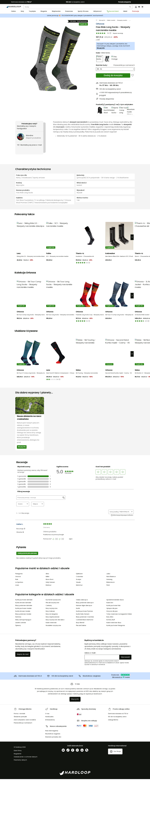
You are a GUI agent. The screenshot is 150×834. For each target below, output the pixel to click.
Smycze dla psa (111, 611)
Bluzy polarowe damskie (23, 605)
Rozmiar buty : (102, 65)
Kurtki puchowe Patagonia (115, 625)
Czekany (49, 605)
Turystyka (32, 11)
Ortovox (100, 24)
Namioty (18, 617)
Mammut (79, 585)
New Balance (111, 576)
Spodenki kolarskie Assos (115, 600)
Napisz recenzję (118, 33)
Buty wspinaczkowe (52, 617)
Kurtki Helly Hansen (82, 614)
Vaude (78, 582)
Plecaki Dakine (81, 625)
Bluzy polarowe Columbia (85, 617)
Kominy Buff (110, 620)
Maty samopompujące (23, 620)
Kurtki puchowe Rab (113, 605)
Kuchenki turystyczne (53, 600)
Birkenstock (110, 582)
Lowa (17, 585)
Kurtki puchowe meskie (23, 608)
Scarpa (78, 579)
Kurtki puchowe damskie (23, 600)
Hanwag (109, 579)
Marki (125, 11)
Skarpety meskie (122, 20)
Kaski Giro (109, 602)
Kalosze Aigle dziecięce (84, 605)
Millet (47, 576)
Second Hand (113, 11)
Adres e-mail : (90, 653)
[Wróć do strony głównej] (97, 20)
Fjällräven (79, 573)
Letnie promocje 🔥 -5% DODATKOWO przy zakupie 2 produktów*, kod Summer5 (75, 15)
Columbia (79, 576)
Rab (16, 579)
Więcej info (101, 48)
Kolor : (103, 53)
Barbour (48, 585)
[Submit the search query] (130, 7)
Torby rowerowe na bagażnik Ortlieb (119, 614)
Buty (22, 11)
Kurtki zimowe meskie (22, 611)
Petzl (108, 585)
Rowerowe (69, 11)
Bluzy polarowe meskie (23, 614)
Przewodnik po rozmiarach (124, 65)
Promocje (135, 11)
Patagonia (18, 573)
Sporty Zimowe (83, 11)
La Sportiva (19, 582)
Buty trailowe (50, 611)
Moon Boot (49, 579)
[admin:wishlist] (132, 75)
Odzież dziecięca (82, 600)
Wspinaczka (56, 11)
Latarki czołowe (20, 622)
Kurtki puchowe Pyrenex (84, 611)
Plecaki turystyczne (52, 602)
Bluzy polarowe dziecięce (85, 602)
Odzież (13, 11)
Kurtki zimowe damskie (23, 602)
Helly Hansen (50, 582)
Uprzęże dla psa (111, 608)
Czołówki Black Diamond (84, 620)
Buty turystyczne (51, 608)
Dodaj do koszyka (113, 75)
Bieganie (44, 11)
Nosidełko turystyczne (53, 625)
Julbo (108, 573)
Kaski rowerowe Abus (113, 622)
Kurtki (78, 608)
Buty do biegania (52, 614)
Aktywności (97, 11)
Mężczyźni (102, 20)
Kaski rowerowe (51, 622)
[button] (55, 58)
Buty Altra (109, 617)
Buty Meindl (80, 622)
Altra (47, 573)
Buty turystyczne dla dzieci (55, 620)
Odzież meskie (111, 20)
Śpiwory (18, 625)
